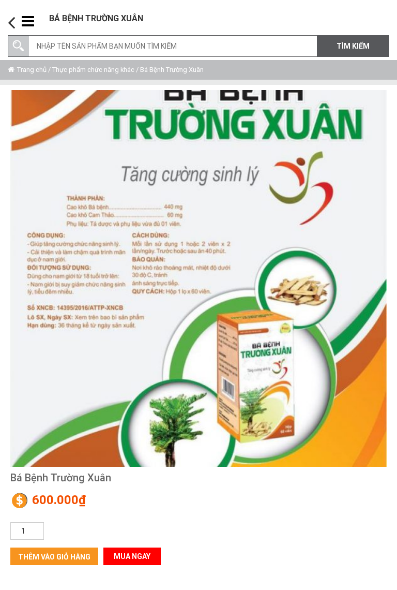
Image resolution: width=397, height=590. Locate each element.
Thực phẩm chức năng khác (93, 69)
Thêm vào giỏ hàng (54, 557)
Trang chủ (32, 69)
